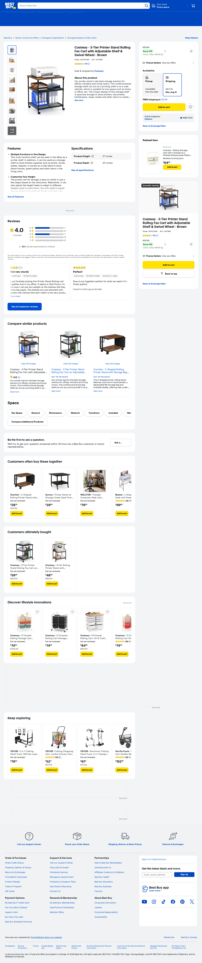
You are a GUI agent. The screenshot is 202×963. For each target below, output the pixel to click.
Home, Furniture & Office (27, 37)
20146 (164, 99)
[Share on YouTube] (144, 901)
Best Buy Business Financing (18, 921)
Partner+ (99, 891)
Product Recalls (12, 881)
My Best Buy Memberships (62, 902)
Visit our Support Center (61, 862)
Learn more (155, 890)
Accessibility (10, 946)
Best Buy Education (104, 881)
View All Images (28, 363)
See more (78, 100)
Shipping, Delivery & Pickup (18, 867)
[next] (129, 282)
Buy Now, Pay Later (14, 917)
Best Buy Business (103, 886)
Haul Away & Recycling (60, 886)
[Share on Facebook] (172, 901)
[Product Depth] (92, 163)
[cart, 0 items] (193, 6)
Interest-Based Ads (47, 947)
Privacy (36, 946)
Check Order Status (14, 862)
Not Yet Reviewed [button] (59, 377)
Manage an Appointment (62, 877)
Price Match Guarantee (16, 877)
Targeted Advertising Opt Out (158, 947)
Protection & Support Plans (63, 881)
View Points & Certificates (62, 907)
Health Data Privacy (76, 947)
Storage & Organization (53, 37)
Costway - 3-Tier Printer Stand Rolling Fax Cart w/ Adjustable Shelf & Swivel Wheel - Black (67, 371)
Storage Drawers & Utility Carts (81, 37)
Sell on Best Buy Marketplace (108, 862)
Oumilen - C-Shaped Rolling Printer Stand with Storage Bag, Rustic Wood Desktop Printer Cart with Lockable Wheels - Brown (111, 371)
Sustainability (101, 917)
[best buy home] (10, 6)
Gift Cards (10, 891)
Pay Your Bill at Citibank (16, 907)
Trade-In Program (13, 886)
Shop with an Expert (59, 867)
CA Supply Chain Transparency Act (179, 947)
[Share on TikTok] (163, 901)
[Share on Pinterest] (182, 901)
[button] (160, 6)
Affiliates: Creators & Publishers (109, 872)
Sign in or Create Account (154, 859)
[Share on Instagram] (153, 901)
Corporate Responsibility (106, 912)
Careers (98, 907)
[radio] (152, 84)
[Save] (190, 107)
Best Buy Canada (189, 937)
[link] (25, 306)
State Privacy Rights (61, 947)
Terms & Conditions (22, 947)
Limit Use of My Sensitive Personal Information (131, 947)
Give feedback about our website (46, 937)
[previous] (10, 282)
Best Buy (8, 37)
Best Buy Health (102, 877)
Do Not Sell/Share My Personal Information (99, 947)
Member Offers (57, 912)
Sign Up (184, 874)
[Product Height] (92, 156)
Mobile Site (169, 937)
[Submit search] (146, 6)
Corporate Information (105, 902)
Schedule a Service (59, 872)
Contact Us (55, 891)
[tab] (17, 413)
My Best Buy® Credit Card (17, 902)
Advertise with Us (103, 867)
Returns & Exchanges (15, 872)
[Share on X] (191, 901)
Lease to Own (11, 912)
